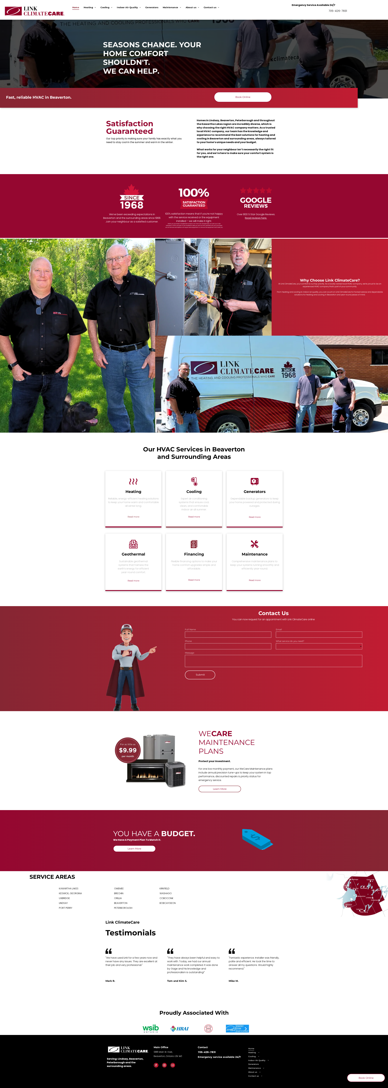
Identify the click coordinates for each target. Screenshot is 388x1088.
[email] (172, 1065)
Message (189, 652)
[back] (142, 1028)
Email (279, 629)
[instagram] (164, 1065)
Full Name (190, 629)
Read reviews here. (256, 218)
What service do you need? (290, 641)
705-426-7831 (338, 11)
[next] (246, 1028)
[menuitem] (76, 7)
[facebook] (156, 1065)
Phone (188, 641)
